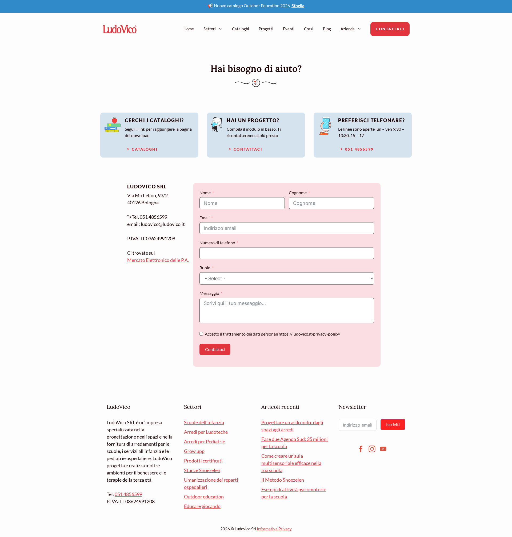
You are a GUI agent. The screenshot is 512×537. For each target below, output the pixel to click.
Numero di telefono (217, 242)
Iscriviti (393, 424)
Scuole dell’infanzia (204, 422)
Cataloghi (240, 28)
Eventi (288, 28)
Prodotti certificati (203, 461)
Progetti (266, 28)
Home (188, 28)
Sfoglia (297, 5)
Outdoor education (204, 496)
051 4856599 (128, 494)
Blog (327, 28)
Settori (209, 28)
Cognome (298, 192)
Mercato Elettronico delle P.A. (158, 260)
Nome (205, 192)
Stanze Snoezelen (202, 470)
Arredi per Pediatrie (204, 441)
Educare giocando (202, 506)
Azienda (348, 28)
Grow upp (194, 451)
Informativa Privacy (274, 528)
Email (204, 217)
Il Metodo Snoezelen (282, 480)
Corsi (308, 28)
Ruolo (204, 267)
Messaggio (209, 293)
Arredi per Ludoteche (206, 432)
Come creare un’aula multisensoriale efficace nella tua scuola (291, 463)
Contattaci (390, 29)
